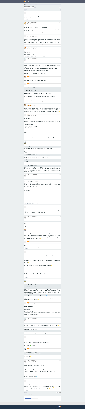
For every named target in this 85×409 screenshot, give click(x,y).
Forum (34, 1)
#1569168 (60, 114)
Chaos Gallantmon (30, 59)
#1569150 (60, 22)
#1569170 (60, 141)
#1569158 (60, 35)
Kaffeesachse (29, 77)
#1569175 (60, 216)
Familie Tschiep (29, 36)
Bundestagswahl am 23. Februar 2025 (29, 6)
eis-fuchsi (29, 23)
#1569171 (60, 174)
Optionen (57, 392)
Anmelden (60, 1)
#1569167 (60, 104)
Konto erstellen (56, 1)
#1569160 (60, 47)
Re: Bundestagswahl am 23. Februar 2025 (32, 22)
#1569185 (60, 318)
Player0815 (29, 115)
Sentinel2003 (29, 242)
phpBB (27, 408)
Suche (36, 1)
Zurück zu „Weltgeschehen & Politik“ (28, 394)
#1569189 (60, 360)
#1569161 (60, 58)
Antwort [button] (25, 392)
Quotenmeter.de (30, 1)
